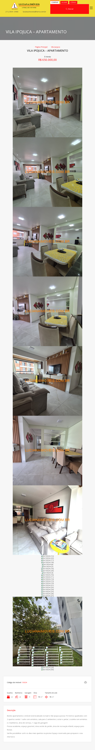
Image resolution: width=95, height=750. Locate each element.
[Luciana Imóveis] (25, 8)
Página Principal (41, 47)
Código (73, 2)
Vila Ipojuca (55, 47)
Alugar (64, 2)
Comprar (54, 2)
